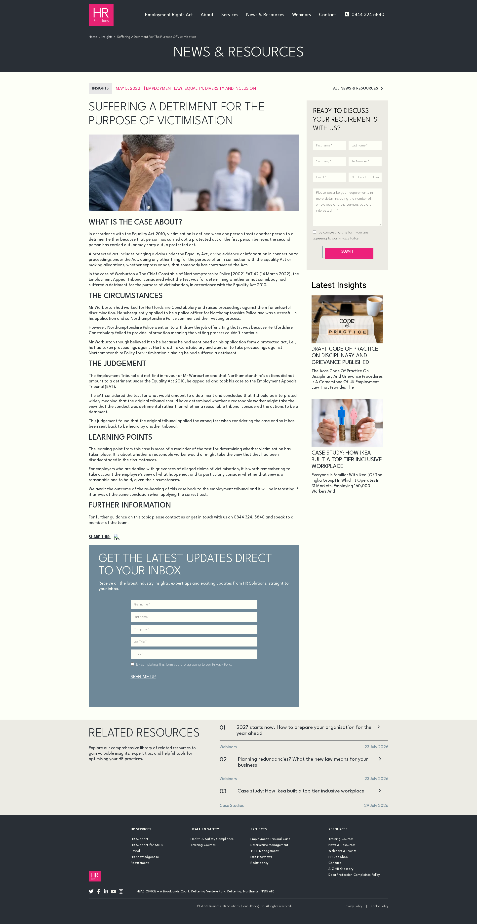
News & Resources (265, 15)
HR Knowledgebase (145, 857)
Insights (107, 37)
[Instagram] (117, 537)
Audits (98, 773)
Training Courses (203, 845)
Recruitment (140, 863)
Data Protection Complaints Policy (354, 875)
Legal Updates (159, 784)
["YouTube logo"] (113, 891)
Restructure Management (269, 845)
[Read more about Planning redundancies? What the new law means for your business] (380, 759)
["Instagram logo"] (121, 891)
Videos (142, 796)
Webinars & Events (342, 851)
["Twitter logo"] (91, 891)
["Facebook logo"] (98, 891)
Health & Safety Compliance (212, 839)
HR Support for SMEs (147, 845)
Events (99, 784)
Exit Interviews (261, 857)
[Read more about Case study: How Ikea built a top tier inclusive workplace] (379, 791)
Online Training (108, 796)
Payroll (136, 851)
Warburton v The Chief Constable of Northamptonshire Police (172, 274)
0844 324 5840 (368, 15)
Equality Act (196, 254)
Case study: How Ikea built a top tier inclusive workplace (347, 459)
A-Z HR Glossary (340, 869)
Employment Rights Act (169, 15)
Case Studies (128, 773)
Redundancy (259, 863)
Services (229, 15)
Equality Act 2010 (148, 234)
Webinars (301, 15)
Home (93, 37)
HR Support (139, 839)
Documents (163, 773)
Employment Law (164, 89)
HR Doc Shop (338, 857)
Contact (327, 15)
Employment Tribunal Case (270, 839)
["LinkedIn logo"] (106, 891)
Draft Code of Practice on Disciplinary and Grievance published (345, 355)
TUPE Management (264, 851)
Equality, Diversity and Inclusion (220, 89)
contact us (175, 517)
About (207, 15)
